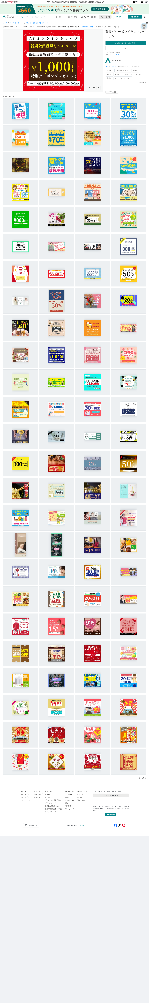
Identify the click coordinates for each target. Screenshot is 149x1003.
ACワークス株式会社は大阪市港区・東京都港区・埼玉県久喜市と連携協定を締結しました (75, 2)
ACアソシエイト (82, 800)
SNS (136, 2)
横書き (109, 78)
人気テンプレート (26, 797)
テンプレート (60, 17)
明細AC (79, 797)
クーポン (116, 54)
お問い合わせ (38, 797)
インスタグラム (136, 74)
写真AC (67, 797)
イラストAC (68, 794)
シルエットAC (69, 800)
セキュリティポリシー (52, 812)
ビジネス (118, 74)
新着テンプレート (26, 794)
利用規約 (48, 797)
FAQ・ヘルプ (38, 794)
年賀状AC (68, 806)
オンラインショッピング (123, 78)
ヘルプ (145, 2)
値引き (109, 74)
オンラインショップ (123, 70)
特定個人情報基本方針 (52, 806)
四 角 (126, 74)
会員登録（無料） (87, 27)
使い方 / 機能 (72, 17)
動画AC (67, 803)
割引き (135, 70)
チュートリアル (25, 800)
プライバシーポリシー (52, 803)
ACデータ (80, 794)
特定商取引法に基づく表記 (53, 809)
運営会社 (48, 794)
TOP (107, 66)
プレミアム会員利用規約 (53, 800)
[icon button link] (144, 17)
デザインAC (81, 825)
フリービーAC (69, 809)
